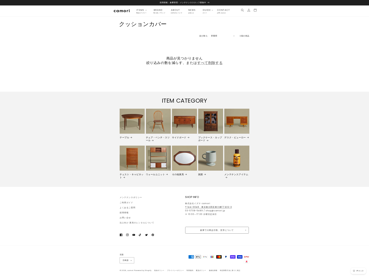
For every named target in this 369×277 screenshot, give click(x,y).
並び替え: (203, 35)
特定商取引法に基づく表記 (230, 270)
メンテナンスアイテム (236, 174)
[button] (142, 10)
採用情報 (124, 212)
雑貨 (200, 174)
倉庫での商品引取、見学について (217, 230)
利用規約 (190, 270)
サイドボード (179, 137)
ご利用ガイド (126, 202)
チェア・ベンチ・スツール (158, 139)
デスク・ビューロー (235, 137)
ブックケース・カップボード (210, 139)
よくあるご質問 (127, 207)
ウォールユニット (155, 174)
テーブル (124, 137)
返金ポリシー (159, 270)
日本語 (125, 260)
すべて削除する (210, 63)
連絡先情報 (213, 270)
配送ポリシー (201, 270)
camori (130, 270)
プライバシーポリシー (175, 270)
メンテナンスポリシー (131, 197)
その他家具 (178, 174)
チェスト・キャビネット (132, 176)
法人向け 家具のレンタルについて (137, 222)
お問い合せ (125, 217)
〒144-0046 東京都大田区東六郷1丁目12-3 (208, 207)
